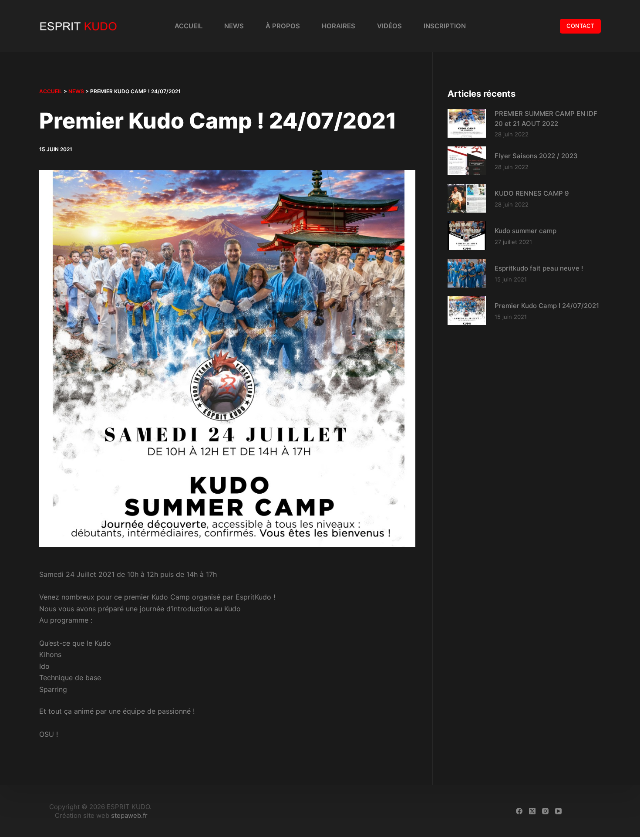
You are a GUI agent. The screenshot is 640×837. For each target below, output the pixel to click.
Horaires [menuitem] (338, 26)
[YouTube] (558, 811)
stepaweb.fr (129, 815)
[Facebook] (519, 811)
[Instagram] (545, 811)
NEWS (76, 91)
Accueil (50, 91)
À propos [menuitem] (283, 26)
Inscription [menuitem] (445, 26)
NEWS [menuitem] (234, 26)
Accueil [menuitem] (188, 26)
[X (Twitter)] (532, 811)
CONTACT (580, 25)
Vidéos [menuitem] (389, 26)
